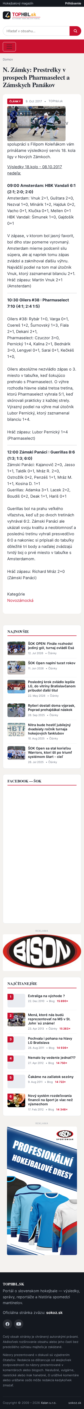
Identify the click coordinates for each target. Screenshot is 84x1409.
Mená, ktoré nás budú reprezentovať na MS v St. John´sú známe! (49, 1019)
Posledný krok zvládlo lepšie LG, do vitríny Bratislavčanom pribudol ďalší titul (52, 686)
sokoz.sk (54, 1312)
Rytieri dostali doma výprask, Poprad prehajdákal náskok (51, 707)
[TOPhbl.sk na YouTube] (18, 1324)
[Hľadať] (75, 31)
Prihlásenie (73, 3)
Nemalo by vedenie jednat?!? (52, 1057)
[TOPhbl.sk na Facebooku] (7, 1324)
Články (15, 101)
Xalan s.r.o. (48, 1403)
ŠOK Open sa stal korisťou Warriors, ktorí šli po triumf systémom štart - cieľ (50, 752)
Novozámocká (20, 600)
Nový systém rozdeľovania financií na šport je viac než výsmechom (50, 1100)
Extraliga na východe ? (46, 996)
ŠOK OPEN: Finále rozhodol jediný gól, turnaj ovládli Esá (51, 646)
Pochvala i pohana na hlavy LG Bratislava (50, 1040)
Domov (8, 59)
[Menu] (9, 46)
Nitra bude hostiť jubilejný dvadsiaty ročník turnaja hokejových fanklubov (49, 729)
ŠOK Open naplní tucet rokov (51, 663)
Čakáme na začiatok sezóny (51, 1077)
